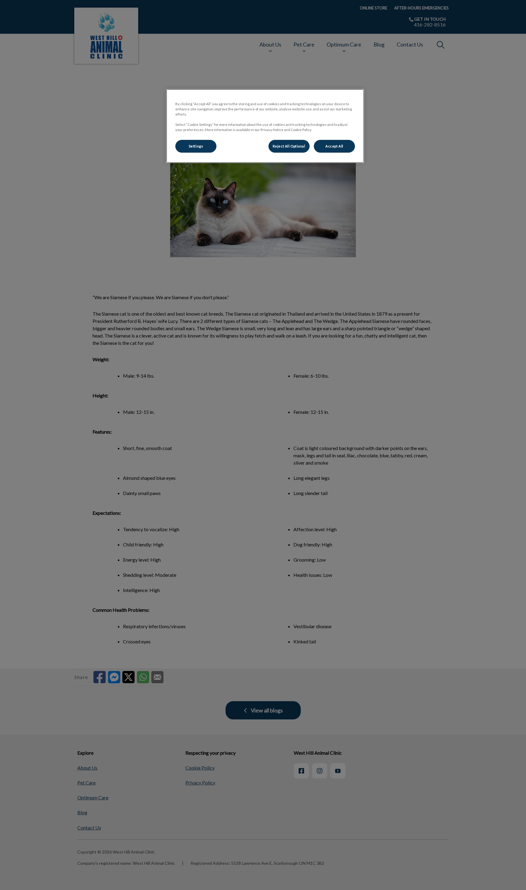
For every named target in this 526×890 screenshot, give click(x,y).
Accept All (334, 146)
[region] (265, 126)
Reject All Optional (289, 146)
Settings (196, 146)
